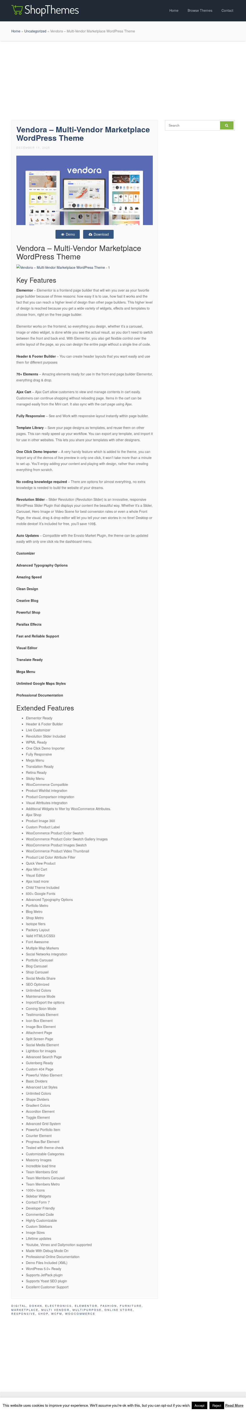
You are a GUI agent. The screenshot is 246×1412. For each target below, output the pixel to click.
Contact (227, 10)
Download (101, 234)
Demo (70, 234)
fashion (108, 1306)
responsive (23, 1313)
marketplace (24, 1310)
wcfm (56, 1313)
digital (18, 1306)
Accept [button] (199, 1405)
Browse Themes (200, 10)
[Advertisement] (123, 79)
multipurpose (87, 1310)
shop (43, 1313)
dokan (35, 1306)
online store (119, 1310)
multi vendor (55, 1310)
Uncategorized (35, 31)
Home (173, 10)
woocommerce (80, 1313)
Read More (234, 1405)
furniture (131, 1306)
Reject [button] (216, 1405)
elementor (86, 1306)
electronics (58, 1306)
